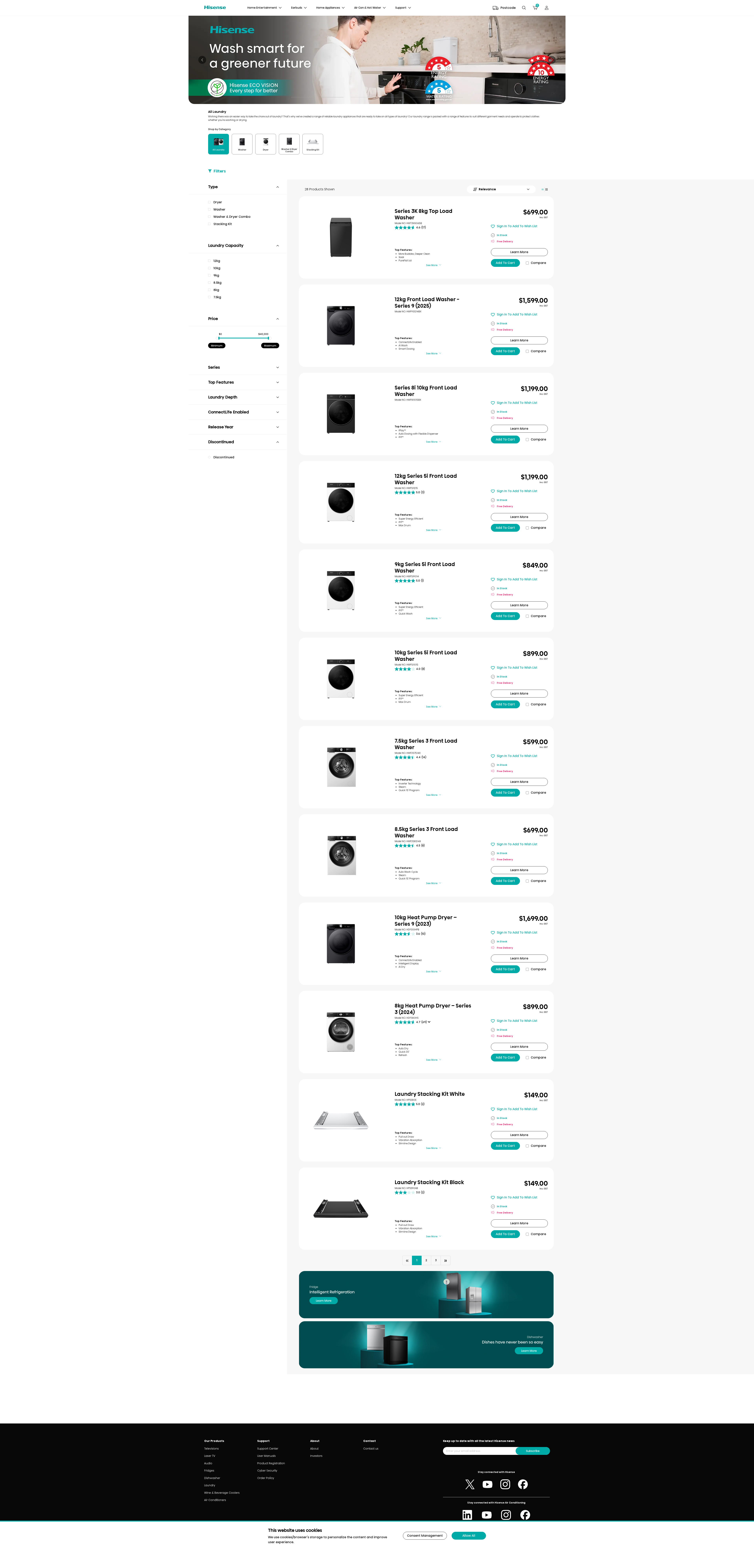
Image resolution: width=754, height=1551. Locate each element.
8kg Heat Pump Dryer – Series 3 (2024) (433, 1009)
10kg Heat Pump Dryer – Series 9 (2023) (426, 920)
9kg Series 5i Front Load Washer (425, 567)
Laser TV (209, 1456)
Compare (538, 263)
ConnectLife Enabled (228, 412)
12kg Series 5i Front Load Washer (426, 479)
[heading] (280, 8)
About (314, 1449)
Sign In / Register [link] (547, 8)
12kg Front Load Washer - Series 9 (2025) (427, 302)
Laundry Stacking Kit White (430, 1094)
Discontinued (221, 442)
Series (214, 367)
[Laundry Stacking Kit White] (340, 1120)
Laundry (209, 1485)
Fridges (209, 1471)
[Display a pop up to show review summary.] (429, 1023)
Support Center (267, 1449)
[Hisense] (215, 8)
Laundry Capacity (225, 245)
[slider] (219, 338)
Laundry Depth (222, 397)
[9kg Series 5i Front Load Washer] (340, 590)
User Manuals (266, 1456)
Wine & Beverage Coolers (222, 1493)
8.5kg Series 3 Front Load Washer (426, 832)
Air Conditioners (215, 1500)
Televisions (211, 1449)
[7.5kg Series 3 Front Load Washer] (340, 767)
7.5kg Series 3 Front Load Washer (426, 744)
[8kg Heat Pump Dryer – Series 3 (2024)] (340, 1032)
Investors (316, 1456)
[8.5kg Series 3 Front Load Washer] (340, 855)
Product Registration (271, 1463)
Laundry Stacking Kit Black (429, 1182)
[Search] (524, 8)
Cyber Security (267, 1471)
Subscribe (533, 1451)
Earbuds (296, 8)
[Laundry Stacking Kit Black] (340, 1208)
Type (213, 187)
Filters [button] (220, 171)
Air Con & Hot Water (367, 8)
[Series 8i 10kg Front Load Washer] (340, 414)
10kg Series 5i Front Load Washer (426, 656)
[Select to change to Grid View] (545, 189)
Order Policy (265, 1478)
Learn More (519, 252)
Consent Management (425, 1535)
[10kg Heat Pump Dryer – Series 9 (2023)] (340, 943)
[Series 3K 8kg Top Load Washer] (340, 237)
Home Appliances (328, 8)
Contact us (370, 1449)
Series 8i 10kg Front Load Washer (426, 391)
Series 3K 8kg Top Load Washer (423, 214)
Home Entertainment (262, 8)
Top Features (221, 382)
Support (400, 8)
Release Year (220, 427)
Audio (208, 1463)
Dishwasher (212, 1478)
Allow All (468, 1535)
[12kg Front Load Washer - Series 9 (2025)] (340, 325)
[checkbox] (243, 202)
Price (213, 318)
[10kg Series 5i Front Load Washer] (340, 678)
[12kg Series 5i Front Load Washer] (340, 502)
